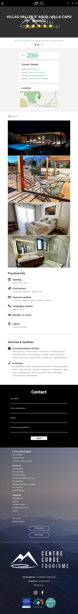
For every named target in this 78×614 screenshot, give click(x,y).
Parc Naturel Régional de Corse (23, 478)
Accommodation (25, 41)
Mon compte (16, 518)
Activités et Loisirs (18, 504)
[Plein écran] (22, 93)
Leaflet (40, 106)
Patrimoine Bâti (17, 481)
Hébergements (17, 498)
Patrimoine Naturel (18, 475)
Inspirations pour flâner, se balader (24, 484)
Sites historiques (18, 458)
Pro (68, 3)
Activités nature (17, 469)
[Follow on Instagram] (35, 592)
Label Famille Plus (18, 490)
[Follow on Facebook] (42, 592)
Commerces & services (20, 507)
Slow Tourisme (17, 487)
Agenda (15, 511)
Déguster (15, 501)
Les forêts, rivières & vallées (22, 461)
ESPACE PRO (39, 528)
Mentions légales (18, 521)
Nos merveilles (17, 455)
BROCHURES (39, 535)
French (76, 3)
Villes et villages (18, 472)
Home (17, 41)
